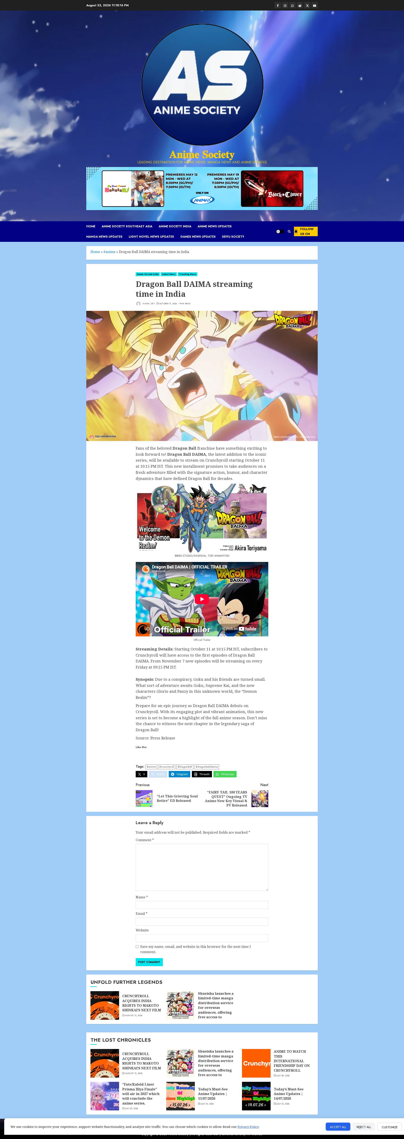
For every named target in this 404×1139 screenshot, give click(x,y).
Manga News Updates (104, 236)
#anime (110, 251)
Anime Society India (175, 226)
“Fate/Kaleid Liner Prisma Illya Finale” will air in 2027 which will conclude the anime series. (140, 1094)
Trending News (187, 274)
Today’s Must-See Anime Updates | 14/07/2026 (288, 1094)
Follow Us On (307, 231)
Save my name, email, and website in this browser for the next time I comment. (195, 949)
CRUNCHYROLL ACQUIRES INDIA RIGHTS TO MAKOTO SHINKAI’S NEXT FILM (141, 1003)
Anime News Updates (215, 226)
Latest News (168, 274)
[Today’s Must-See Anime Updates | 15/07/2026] (180, 1096)
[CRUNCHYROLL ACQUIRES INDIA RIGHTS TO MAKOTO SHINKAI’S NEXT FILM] (104, 1005)
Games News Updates (198, 236)
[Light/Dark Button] (280, 231)
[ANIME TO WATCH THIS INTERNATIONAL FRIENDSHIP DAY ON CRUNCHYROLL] (256, 1063)
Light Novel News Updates (151, 236)
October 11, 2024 (168, 303)
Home (90, 226)
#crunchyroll (166, 767)
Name (142, 897)
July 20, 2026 (131, 1108)
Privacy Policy (248, 1126)
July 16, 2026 (207, 1103)
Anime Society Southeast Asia (127, 226)
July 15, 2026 (283, 1103)
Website (142, 930)
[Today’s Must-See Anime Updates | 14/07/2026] (256, 1096)
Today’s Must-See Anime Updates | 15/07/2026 (213, 1094)
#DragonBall (185, 767)
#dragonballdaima (207, 767)
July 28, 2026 (283, 1075)
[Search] (289, 231)
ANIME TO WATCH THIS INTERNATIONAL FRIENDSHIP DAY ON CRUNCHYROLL (292, 1061)
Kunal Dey (148, 303)
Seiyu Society (233, 236)
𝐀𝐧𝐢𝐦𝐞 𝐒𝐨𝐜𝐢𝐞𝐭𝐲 (202, 154)
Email (142, 913)
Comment (145, 840)
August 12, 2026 (133, 1015)
